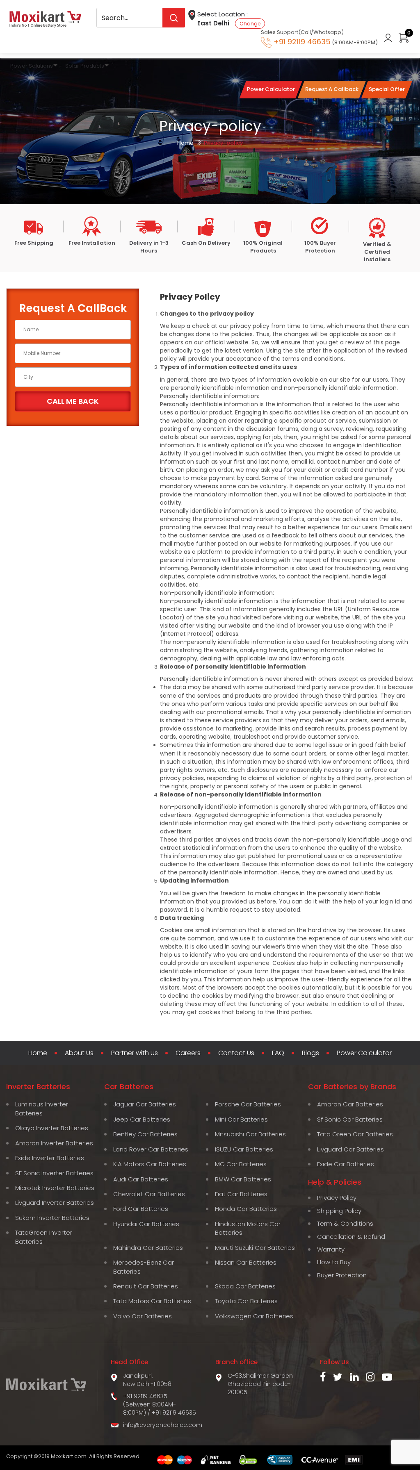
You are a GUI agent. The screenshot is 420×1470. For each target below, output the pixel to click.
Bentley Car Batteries (145, 1134)
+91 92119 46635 (174, 1413)
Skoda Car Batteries (245, 1286)
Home (185, 143)
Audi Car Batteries (140, 1179)
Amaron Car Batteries (350, 1104)
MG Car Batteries (241, 1164)
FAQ (278, 1053)
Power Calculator (364, 1053)
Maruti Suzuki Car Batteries (255, 1247)
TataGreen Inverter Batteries (43, 1236)
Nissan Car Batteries (245, 1262)
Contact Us (236, 1053)
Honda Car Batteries (246, 1208)
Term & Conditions (345, 1223)
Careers (188, 1053)
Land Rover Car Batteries (150, 1149)
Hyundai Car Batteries (146, 1224)
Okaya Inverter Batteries (51, 1128)
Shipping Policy (339, 1210)
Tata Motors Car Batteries (152, 1301)
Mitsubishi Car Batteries (250, 1134)
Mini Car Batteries (241, 1119)
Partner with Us (134, 1053)
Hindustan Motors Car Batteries (248, 1228)
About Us (79, 1053)
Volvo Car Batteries (142, 1316)
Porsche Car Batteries (248, 1104)
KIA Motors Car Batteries (149, 1164)
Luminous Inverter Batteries (41, 1108)
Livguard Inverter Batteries (54, 1202)
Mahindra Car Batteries (148, 1247)
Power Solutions (31, 66)
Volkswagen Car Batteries (254, 1316)
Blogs (310, 1053)
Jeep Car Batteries (141, 1119)
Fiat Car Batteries (241, 1194)
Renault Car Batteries (145, 1286)
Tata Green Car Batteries (355, 1134)
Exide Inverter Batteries (49, 1158)
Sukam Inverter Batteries (52, 1217)
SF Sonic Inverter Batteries (54, 1173)
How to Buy (334, 1262)
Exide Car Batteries (345, 1164)
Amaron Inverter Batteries (54, 1143)
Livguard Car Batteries (350, 1149)
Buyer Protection (342, 1275)
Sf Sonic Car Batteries (350, 1119)
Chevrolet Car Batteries (149, 1194)
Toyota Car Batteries (246, 1301)
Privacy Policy (336, 1197)
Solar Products (84, 66)
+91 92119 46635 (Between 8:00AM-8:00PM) (149, 1404)
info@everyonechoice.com (162, 1425)
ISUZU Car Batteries (244, 1149)
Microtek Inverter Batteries (54, 1187)
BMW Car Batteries (243, 1179)
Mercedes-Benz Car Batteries (143, 1266)
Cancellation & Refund (351, 1236)
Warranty (331, 1249)
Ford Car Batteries (140, 1208)
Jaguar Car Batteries (144, 1104)
